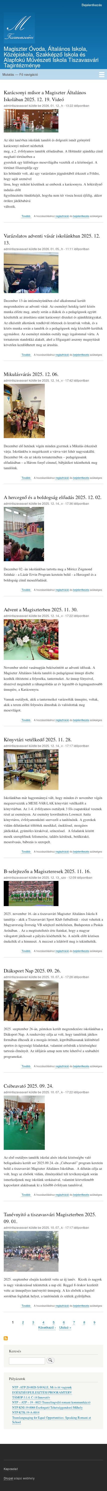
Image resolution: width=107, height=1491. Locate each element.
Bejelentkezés (92, 4)
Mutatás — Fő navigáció (20, 74)
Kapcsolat (11, 1469)
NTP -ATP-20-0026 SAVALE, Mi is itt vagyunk (42, 1387)
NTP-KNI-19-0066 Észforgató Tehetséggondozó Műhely (47, 1407)
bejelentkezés (81, 216)
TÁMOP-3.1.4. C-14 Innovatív (31, 1397)
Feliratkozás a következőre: (6, 1338)
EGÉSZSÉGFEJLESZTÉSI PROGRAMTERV (42, 1392)
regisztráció (62, 216)
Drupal (8, 1478)
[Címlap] (19, 29)
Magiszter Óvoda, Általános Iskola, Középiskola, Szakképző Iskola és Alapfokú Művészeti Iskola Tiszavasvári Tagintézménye (51, 56)
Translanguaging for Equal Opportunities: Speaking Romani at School (51, 1420)
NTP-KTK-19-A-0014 (25, 1412)
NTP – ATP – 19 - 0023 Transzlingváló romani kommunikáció (51, 1402)
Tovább (26, 216)
